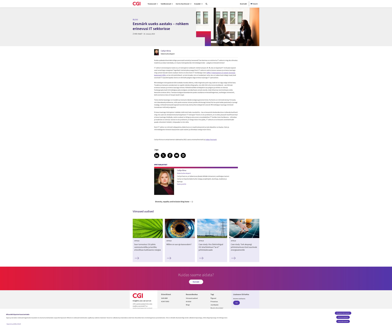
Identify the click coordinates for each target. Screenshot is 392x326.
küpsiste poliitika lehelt (14, 324)
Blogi (188, 305)
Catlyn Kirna (166, 51)
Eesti (255, 4)
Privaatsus (214, 301)
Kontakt (243, 4)
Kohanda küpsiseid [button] (343, 317)
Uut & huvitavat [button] (182, 4)
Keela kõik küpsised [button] (343, 321)
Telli (236, 303)
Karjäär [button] (197, 4)
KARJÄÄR (164, 298)
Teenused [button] (152, 4)
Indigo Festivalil (211, 139)
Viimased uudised (192, 298)
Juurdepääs (214, 305)
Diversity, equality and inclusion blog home (172, 201)
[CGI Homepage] (136, 3)
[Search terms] (206, 4)
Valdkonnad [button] (166, 4)
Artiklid (188, 301)
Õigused (213, 298)
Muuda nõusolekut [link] (216, 308)
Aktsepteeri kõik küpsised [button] (343, 313)
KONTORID (165, 301)
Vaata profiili (181, 184)
